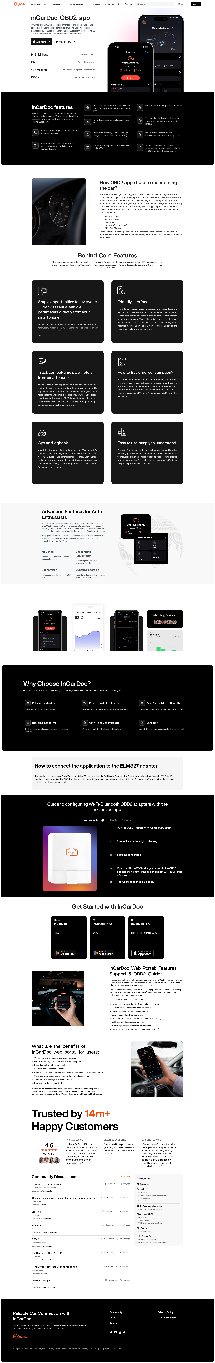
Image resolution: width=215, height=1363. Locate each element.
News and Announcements (148, 1201)
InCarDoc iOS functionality (148, 1239)
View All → (125, 1176)
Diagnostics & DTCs (145, 1214)
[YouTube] (115, 1332)
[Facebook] (110, 1332)
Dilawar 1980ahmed (49, 1232)
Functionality (143, 1217)
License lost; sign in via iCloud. (47, 1184)
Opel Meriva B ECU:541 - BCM (47, 1253)
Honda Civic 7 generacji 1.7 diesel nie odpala (54, 1267)
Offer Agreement (167, 1317)
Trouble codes (94, 4)
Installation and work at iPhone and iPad (153, 1242)
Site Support (142, 1228)
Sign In (196, 4)
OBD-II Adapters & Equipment (149, 1206)
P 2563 (35, 1239)
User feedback (144, 1198)
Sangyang (37, 1225)
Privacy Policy (165, 1312)
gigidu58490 (47, 1218)
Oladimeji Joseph (41, 1280)
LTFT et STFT (39, 1212)
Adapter (128, 4)
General (140, 1189)
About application (39, 4)
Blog (120, 4)
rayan (44, 1205)
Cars (112, 1317)
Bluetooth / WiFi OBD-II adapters (151, 1209)
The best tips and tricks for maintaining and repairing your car (63, 1198)
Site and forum (144, 1231)
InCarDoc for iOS (144, 1236)
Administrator (47, 1191)
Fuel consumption (76, 4)
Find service (109, 4)
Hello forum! (143, 1192)
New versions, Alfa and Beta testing (152, 1195)
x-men (44, 1273)
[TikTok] (124, 1332)
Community (58, 4)
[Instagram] (119, 1332)
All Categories (143, 1184)
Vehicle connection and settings (150, 1223)
